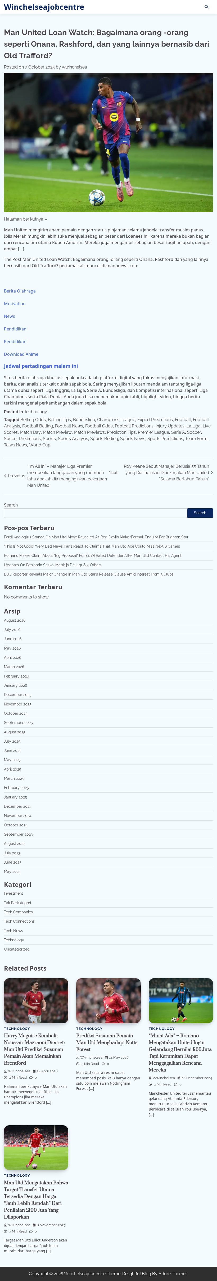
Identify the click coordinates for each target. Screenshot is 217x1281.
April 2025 (12, 769)
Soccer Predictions (22, 438)
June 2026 (12, 639)
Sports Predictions (165, 438)
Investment (13, 893)
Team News (15, 444)
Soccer (194, 432)
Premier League (153, 432)
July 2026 (12, 629)
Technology (35, 411)
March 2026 (14, 667)
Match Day (30, 432)
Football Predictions (134, 425)
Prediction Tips (121, 432)
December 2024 (17, 806)
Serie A (178, 432)
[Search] (206, 7)
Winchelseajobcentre (44, 7)
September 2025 (18, 722)
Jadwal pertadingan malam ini (41, 366)
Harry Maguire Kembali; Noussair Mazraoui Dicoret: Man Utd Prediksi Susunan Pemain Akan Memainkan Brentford (34, 1049)
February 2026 (16, 676)
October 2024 (16, 825)
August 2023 (14, 843)
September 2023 (18, 834)
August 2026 (14, 620)
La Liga (194, 425)
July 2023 (12, 853)
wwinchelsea (74, 67)
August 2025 (14, 732)
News (9, 316)
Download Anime (21, 354)
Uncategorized (17, 949)
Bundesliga (84, 419)
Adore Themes (173, 1273)
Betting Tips (59, 419)
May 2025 (12, 760)
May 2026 (12, 648)
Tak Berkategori (17, 903)
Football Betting (37, 425)
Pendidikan (15, 329)
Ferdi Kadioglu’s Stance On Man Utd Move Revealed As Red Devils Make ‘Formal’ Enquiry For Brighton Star (96, 537)
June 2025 (12, 750)
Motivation (15, 303)
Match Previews (89, 432)
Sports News (132, 438)
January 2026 (15, 685)
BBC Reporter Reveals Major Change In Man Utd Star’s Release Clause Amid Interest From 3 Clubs (89, 574)
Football (183, 419)
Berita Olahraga (20, 291)
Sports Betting (104, 438)
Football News (69, 425)
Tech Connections (19, 921)
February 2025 (16, 788)
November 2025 (17, 704)
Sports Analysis (73, 438)
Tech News (13, 931)
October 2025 (16, 713)
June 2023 (12, 862)
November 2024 (17, 816)
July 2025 (12, 741)
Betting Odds (33, 419)
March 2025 (14, 778)
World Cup (40, 444)
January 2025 (15, 797)
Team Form (196, 438)
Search (11, 505)
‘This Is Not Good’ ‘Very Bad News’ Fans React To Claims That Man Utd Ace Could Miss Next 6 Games (92, 546)
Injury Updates (170, 425)
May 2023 (12, 871)
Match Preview (57, 432)
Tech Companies (18, 912)
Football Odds (99, 425)
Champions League (116, 419)
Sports (49, 438)
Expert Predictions (155, 419)
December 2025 (17, 695)
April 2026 (12, 657)
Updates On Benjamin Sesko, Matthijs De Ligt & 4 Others (53, 565)
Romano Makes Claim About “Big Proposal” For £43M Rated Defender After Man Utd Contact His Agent (93, 555)
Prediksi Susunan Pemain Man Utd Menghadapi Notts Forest (106, 1043)
